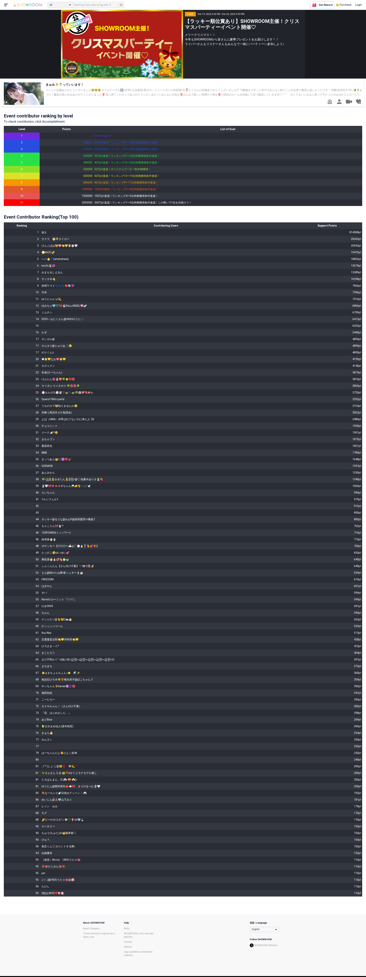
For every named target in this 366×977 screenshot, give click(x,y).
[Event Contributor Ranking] (330, 102)
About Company (91, 928)
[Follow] (358, 101)
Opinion (128, 947)
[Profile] (339, 101)
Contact (128, 942)
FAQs (126, 928)
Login (358, 4)
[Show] (349, 101)
